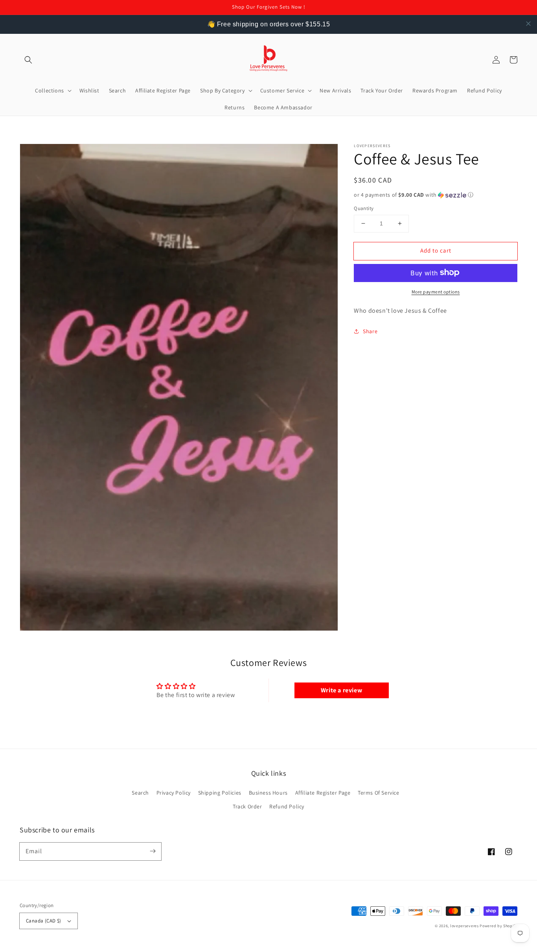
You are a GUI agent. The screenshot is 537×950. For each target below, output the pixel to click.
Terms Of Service (378, 792)
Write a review (341, 690)
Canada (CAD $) (43, 920)
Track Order (247, 806)
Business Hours (268, 792)
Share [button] (370, 330)
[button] (28, 59)
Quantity (363, 208)
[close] (528, 24)
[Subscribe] (152, 851)
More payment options (436, 291)
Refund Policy (286, 806)
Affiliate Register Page (323, 792)
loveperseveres (464, 925)
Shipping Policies (219, 792)
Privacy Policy (173, 792)
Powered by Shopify (498, 925)
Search (140, 792)
